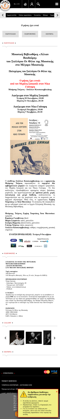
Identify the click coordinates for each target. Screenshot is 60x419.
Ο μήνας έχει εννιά (30, 25)
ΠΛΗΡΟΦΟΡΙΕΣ (30, 34)
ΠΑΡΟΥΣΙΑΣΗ (10, 34)
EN (18, 4)
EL (15, 4)
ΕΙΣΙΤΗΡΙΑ (49, 34)
